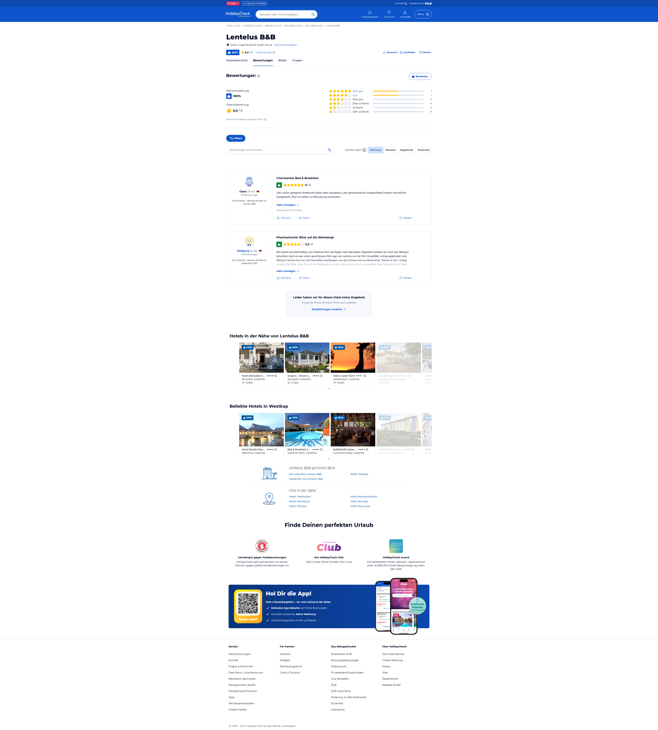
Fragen (297, 60)
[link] (370, 14)
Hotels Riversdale (360, 506)
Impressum (338, 709)
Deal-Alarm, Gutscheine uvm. (246, 672)
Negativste (406, 149)
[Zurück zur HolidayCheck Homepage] (238, 14)
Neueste (390, 149)
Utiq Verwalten (340, 678)
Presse (386, 666)
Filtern (238, 138)
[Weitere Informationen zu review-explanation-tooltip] (273, 52)
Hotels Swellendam (300, 496)
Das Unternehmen (393, 654)
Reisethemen (390, 678)
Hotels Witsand (297, 506)
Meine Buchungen (240, 654)
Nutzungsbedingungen (345, 660)
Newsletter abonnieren (242, 678)
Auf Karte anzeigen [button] (285, 44)
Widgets (285, 660)
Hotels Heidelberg (299, 501)
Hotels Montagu (359, 501)
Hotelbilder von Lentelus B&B (306, 478)
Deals (232, 3)
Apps (232, 697)
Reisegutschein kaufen (242, 684)
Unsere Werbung (392, 660)
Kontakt (399, 3)
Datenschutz (338, 666)
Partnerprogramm (291, 666)
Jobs (385, 672)
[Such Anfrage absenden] (313, 14)
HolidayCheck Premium (243, 691)
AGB (334, 684)
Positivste (424, 149)
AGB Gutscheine (341, 691)
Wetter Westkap (359, 474)
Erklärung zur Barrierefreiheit (349, 697)
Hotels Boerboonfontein (363, 496)
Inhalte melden (238, 709)
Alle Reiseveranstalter (241, 703)
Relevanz (375, 149)
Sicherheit (337, 703)
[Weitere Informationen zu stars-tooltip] (275, 375)
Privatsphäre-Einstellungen (347, 672)
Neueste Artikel (391, 684)
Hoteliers (285, 654)
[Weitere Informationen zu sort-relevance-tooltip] (364, 150)
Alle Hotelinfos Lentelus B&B (305, 474)
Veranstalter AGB (341, 654)
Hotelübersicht (237, 60)
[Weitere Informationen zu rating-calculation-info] (265, 119)
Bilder (282, 60)
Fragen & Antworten (241, 666)
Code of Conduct (290, 672)
